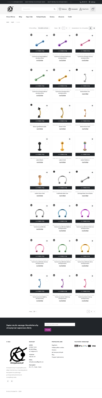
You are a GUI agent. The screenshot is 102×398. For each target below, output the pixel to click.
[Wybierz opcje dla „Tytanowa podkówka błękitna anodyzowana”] (69, 206)
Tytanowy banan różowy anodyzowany (85, 297)
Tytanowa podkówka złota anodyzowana (85, 262)
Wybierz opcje (40, 51)
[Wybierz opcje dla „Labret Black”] (46, 139)
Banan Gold (62, 126)
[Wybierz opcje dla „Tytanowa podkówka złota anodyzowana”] (92, 241)
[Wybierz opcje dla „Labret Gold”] (69, 139)
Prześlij (48, 330)
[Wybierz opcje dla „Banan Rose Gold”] (92, 105)
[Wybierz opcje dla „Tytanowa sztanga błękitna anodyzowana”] (46, 35)
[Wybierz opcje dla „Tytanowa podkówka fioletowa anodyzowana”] (92, 206)
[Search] (54, 9)
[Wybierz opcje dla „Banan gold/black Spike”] (46, 105)
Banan (76, 90)
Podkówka (65, 191)
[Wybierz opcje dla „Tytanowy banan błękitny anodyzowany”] (46, 276)
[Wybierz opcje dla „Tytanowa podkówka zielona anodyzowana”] (69, 241)
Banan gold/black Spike (39, 126)
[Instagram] (11, 381)
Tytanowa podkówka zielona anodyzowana (62, 262)
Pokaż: (55, 28)
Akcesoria (61, 17)
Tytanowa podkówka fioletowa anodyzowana (85, 227)
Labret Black (39, 160)
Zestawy (52, 17)
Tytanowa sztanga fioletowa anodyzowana (62, 57)
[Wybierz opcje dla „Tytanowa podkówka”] (46, 206)
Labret (31, 158)
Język (37, 55)
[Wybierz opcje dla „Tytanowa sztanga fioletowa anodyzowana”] (69, 35)
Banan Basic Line (85, 91)
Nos (42, 125)
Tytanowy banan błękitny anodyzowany (40, 297)
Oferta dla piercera (48, 55)
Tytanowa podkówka (40, 227)
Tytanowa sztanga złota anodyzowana (62, 92)
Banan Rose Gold (85, 126)
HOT (30, 55)
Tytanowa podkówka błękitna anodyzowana (62, 227)
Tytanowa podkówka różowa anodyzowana (39, 262)
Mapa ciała (29, 17)
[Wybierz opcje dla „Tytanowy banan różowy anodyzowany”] (92, 276)
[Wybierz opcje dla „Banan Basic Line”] (92, 70)
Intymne (33, 55)
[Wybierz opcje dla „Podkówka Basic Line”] (69, 172)
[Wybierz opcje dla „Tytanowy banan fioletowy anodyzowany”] (69, 276)
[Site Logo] (10, 9)
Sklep (20, 17)
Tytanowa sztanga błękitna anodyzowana (39, 57)
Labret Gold (62, 160)
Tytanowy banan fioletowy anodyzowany (62, 297)
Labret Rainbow (85, 160)
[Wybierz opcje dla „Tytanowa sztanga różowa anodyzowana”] (92, 35)
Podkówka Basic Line (62, 193)
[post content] (39, 43)
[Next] (69, 28)
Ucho (47, 158)
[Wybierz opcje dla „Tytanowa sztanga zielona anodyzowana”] (46, 70)
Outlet (70, 17)
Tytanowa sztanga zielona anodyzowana (39, 92)
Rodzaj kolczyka (41, 17)
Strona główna (10, 17)
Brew (80, 90)
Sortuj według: (32, 28)
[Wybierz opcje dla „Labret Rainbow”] (92, 139)
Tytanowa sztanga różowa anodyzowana (85, 57)
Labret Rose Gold (39, 193)
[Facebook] (7, 381)
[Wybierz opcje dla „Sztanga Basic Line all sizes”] (92, 172)
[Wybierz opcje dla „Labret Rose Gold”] (46, 172)
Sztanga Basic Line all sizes (85, 193)
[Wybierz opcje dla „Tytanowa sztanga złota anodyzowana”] (69, 70)
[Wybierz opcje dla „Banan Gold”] (69, 105)
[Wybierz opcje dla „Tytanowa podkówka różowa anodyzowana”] (46, 241)
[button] (90, 28)
